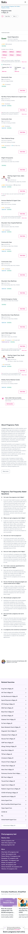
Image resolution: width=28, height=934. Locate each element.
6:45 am (19, 51)
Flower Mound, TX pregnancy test (10, 856)
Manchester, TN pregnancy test (10, 860)
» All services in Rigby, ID (9, 825)
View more (3, 57)
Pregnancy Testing (5, 7)
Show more (24, 61)
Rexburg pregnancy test (8, 845)
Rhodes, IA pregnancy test (8, 862)
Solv (2, 6)
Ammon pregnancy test (7, 840)
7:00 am (5, 55)
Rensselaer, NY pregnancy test (9, 858)
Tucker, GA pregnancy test (8, 854)
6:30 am (12, 51)
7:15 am (11, 55)
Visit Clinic (22, 90)
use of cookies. (17, 929)
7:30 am (19, 55)
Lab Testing (6, 6)
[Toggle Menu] (24, 2)
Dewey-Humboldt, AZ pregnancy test (11, 866)
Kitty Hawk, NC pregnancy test (9, 852)
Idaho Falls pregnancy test (8, 842)
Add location (9, 404)
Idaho (18, 6)
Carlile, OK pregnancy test (8, 864)
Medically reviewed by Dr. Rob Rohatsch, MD (17, 661)
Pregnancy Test (13, 6)
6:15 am (5, 51)
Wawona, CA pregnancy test (9, 869)
